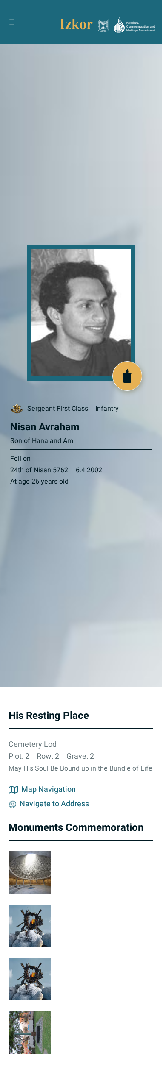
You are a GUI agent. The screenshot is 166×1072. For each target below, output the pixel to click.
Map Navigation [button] (48, 790)
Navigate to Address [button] (54, 804)
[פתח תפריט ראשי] (13, 22)
